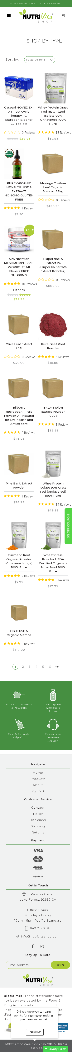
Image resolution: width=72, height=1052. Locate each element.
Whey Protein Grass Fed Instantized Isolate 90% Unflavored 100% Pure (53, 116)
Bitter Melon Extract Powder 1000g (53, 412)
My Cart (37, 791)
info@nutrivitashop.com (40, 936)
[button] (39, 1049)
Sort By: (12, 59)
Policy (38, 814)
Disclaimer (38, 820)
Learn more (35, 1032)
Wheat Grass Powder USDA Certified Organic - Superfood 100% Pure (53, 563)
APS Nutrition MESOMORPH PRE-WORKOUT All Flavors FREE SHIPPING (19, 267)
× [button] (56, 1005)
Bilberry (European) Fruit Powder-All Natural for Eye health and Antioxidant (19, 416)
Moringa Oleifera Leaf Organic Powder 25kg (53, 187)
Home (38, 772)
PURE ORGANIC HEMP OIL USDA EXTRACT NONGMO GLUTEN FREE (18, 191)
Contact (38, 807)
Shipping (38, 826)
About (38, 785)
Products (38, 779)
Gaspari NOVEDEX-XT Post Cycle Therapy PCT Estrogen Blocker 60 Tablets (19, 116)
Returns (38, 832)
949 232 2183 (40, 928)
